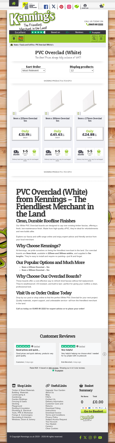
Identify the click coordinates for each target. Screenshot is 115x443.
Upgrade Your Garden (55, 390)
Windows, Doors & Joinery (23, 419)
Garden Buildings (19, 399)
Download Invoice (53, 413)
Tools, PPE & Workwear (22, 413)
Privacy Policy (52, 417)
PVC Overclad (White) (44, 44)
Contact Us (50, 399)
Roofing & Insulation (21, 408)
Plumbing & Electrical (21, 410)
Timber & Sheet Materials (23, 390)
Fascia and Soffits (27, 44)
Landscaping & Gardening (19, 396)
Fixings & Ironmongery (22, 415)
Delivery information (54, 401)
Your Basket (51, 424)
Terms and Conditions (55, 415)
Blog (48, 395)
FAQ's (48, 397)
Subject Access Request (56, 419)
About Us (50, 392)
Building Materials (20, 392)
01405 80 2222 (95, 24)
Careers (49, 426)
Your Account (51, 422)
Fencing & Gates (19, 401)
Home (16, 44)
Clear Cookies (52, 428)
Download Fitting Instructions (53, 409)
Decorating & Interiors (21, 417)
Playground (17, 406)
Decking (15, 404)
